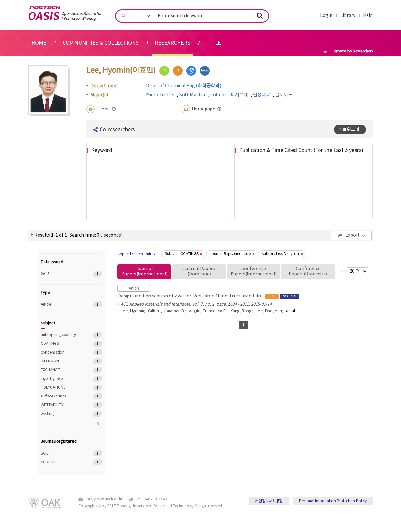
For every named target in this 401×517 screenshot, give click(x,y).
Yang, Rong (241, 311)
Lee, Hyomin (132, 311)
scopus (205, 71)
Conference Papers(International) (254, 271)
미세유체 (239, 95)
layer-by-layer (62, 379)
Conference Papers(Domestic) (308, 271)
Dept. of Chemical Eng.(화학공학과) (183, 85)
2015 (62, 274)
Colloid (218, 95)
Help (368, 15)
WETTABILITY (62, 405)
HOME (38, 43)
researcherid (178, 71)
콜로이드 (284, 95)
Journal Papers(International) (145, 271)
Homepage (203, 109)
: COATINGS (182, 254)
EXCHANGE (62, 370)
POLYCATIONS (62, 388)
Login (326, 15)
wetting (62, 414)
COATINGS (62, 344)
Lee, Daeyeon (269, 311)
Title (213, 43)
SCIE (62, 453)
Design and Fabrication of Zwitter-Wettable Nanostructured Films (206, 296)
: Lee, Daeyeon (280, 254)
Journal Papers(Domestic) (199, 271)
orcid (164, 71)
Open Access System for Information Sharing (65, 13)
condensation (62, 352)
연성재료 (261, 95)
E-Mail (103, 109)
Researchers (172, 43)
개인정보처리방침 (269, 501)
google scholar (191, 71)
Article (62, 304)
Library (347, 15)
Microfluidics (160, 95)
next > (98, 423)
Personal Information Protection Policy (333, 501)
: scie (230, 254)
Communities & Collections (100, 43)
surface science (62, 396)
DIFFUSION (62, 361)
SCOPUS (62, 462)
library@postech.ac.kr (103, 499)
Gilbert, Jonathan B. (166, 311)
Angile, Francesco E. (208, 311)
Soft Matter (192, 95)
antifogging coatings (62, 335)
